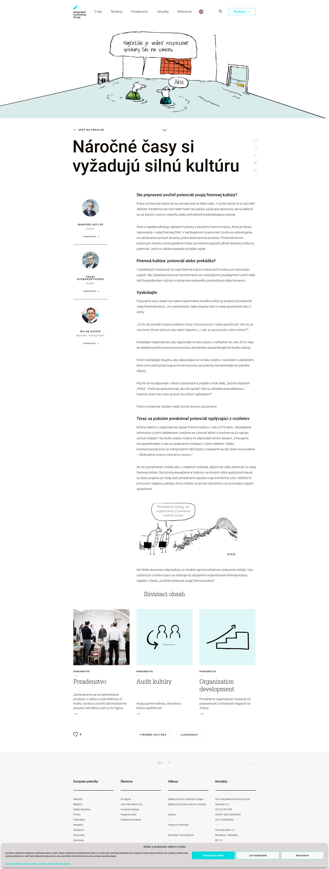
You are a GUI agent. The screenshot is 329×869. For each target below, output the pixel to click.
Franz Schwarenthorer (90, 278)
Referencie (185, 11)
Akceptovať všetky (213, 855)
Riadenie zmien (129, 814)
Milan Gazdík (90, 331)
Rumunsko (79, 835)
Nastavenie (302, 855)
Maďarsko (78, 830)
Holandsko (79, 819)
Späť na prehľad (91, 130)
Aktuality (163, 11)
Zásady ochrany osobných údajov (54, 864)
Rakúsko (78, 799)
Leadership (189, 734)
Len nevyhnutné (258, 855)
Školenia (116, 11)
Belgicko (77, 804)
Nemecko (78, 824)
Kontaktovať (89, 237)
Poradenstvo (139, 11)
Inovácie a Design (130, 809)
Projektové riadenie (131, 819)
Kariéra (172, 814)
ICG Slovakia (79, 12)
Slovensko (78, 840)
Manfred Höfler (90, 224)
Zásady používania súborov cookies (187, 804)
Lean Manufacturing (131, 804)
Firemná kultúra (153, 734)
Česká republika (81, 809)
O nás (98, 11)
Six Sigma (126, 799)
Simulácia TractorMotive (181, 835)
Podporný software (178, 824)
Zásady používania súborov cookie (21, 864)
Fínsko (76, 814)
